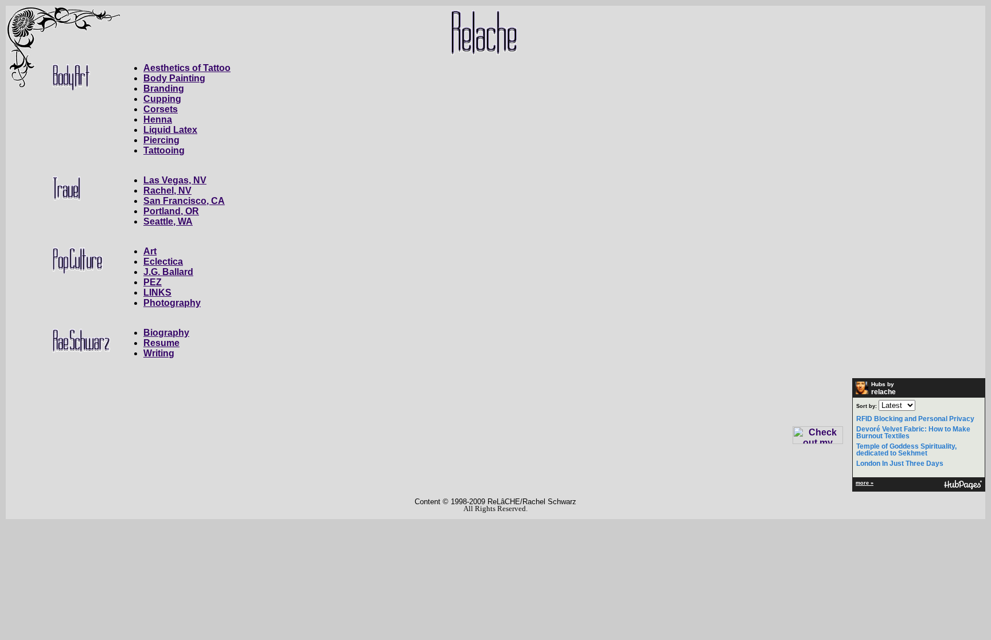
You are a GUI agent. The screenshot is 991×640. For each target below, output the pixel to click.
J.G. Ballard (168, 272)
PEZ (152, 282)
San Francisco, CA (184, 201)
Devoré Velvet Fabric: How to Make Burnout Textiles (913, 432)
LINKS (157, 292)
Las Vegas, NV (174, 180)
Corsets (160, 109)
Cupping (162, 99)
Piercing (161, 140)
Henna (157, 119)
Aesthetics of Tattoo (187, 68)
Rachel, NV (167, 190)
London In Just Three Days (899, 463)
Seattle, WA (168, 221)
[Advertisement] (949, 178)
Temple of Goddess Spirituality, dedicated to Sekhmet (906, 450)
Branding (163, 88)
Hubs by (883, 388)
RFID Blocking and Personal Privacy (915, 418)
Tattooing (164, 150)
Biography (166, 332)
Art (150, 251)
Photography (172, 303)
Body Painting (174, 78)
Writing (158, 353)
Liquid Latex (170, 130)
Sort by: (866, 406)
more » (864, 483)
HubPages (963, 485)
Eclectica (163, 261)
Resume (161, 343)
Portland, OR (171, 211)
